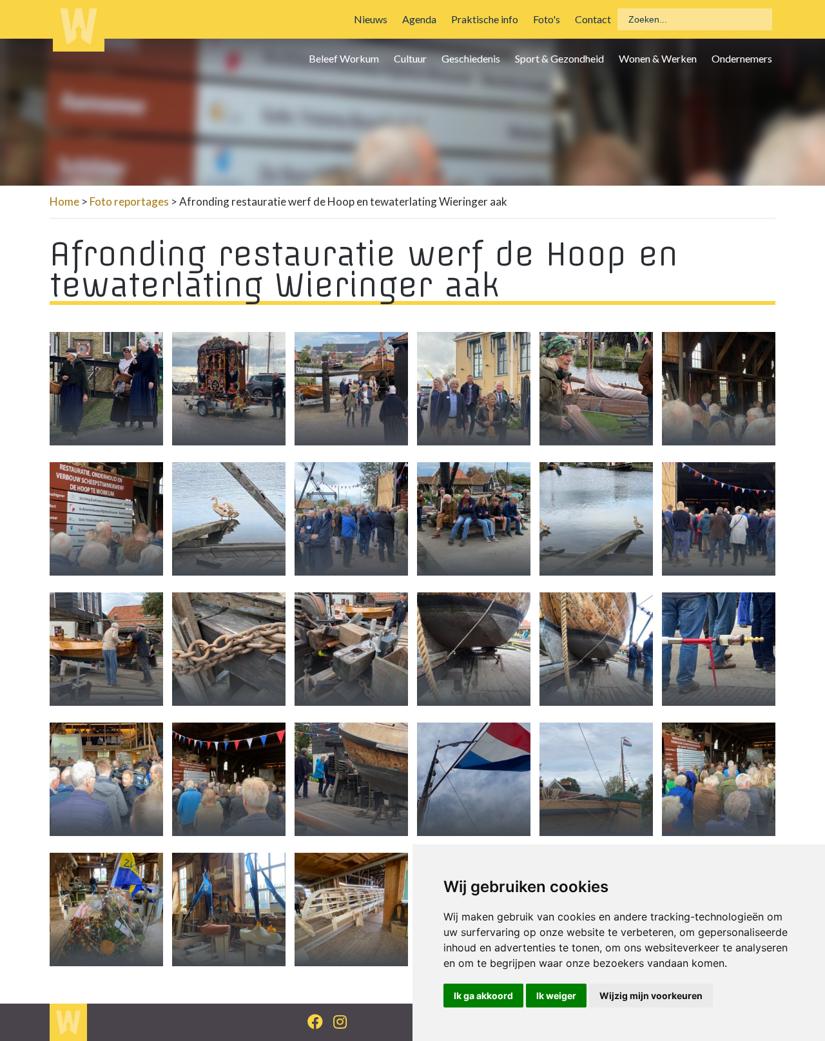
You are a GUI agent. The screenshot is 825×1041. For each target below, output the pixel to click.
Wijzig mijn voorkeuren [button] (651, 995)
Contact (593, 19)
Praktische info (484, 19)
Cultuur (410, 58)
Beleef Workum (344, 58)
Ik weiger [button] (556, 995)
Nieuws (370, 19)
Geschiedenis (471, 58)
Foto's (546, 19)
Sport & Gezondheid (559, 58)
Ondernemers (742, 58)
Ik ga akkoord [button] (483, 995)
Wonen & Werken (658, 58)
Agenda (419, 19)
